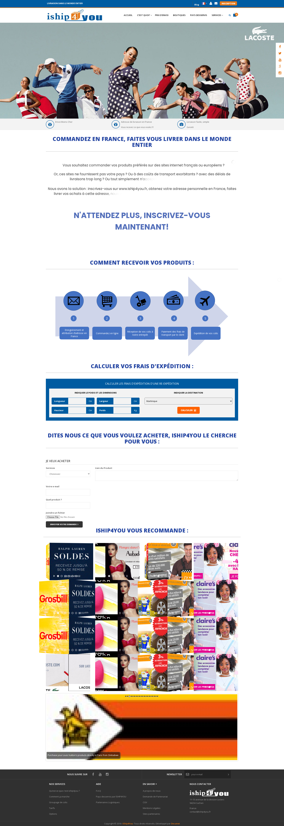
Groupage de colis (58, 802)
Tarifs (52, 808)
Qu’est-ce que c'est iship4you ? (64, 790)
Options (53, 813)
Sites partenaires (151, 813)
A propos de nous (152, 790)
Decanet (175, 823)
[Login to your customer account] (211, 3)
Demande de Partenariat (155, 796)
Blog (196, 4)
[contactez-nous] (215, 3)
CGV (145, 802)
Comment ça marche (59, 796)
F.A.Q (98, 790)
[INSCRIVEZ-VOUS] (142, 216)
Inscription (228, 3)
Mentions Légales (151, 808)
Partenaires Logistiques (108, 802)
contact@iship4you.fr (200, 811)
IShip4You (127, 823)
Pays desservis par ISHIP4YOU (111, 796)
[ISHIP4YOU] (74, 15)
